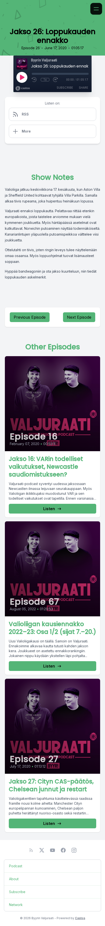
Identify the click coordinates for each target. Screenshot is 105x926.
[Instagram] (74, 850)
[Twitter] (41, 850)
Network (16, 905)
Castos (80, 918)
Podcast (15, 866)
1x (45, 79)
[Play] (21, 77)
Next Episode (79, 317)
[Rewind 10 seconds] (34, 79)
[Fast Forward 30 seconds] (55, 79)
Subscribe (65, 88)
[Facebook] (63, 850)
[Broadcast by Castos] (22, 88)
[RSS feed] (31, 850)
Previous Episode (30, 317)
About (14, 879)
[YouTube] (52, 850)
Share (83, 88)
